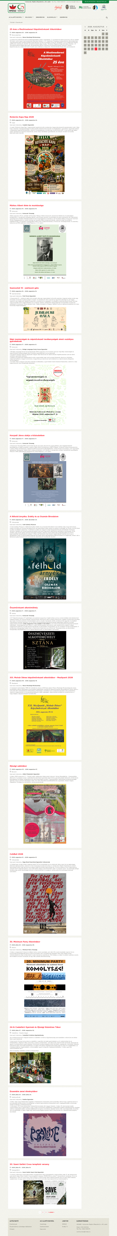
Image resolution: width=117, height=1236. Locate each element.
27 (96, 49)
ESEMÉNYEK (63, 17)
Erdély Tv (65, 1226)
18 (88, 45)
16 (106, 41)
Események (19, 22)
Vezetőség (43, 1224)
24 (85, 49)
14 (99, 41)
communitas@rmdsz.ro (73, 1)
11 (88, 41)
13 (96, 41)
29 (103, 49)
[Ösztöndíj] (59, 4)
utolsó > (51, 1212)
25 (89, 49)
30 (107, 49)
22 (103, 45)
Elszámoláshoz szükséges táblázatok (21, 1226)
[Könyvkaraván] (105, 4)
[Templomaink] (96, 4)
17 (85, 45)
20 (96, 45)
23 (107, 45)
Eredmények (13, 1224)
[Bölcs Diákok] (72, 4)
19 (92, 45)
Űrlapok (12, 1229)
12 (92, 41)
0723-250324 (85, 1227)
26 (92, 49)
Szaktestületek (44, 1226)
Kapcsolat (43, 1229)
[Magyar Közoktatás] (85, 4)
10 (85, 41)
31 (85, 52)
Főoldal (12, 22)
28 (99, 49)
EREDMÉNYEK (40, 17)
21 (99, 45)
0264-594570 (61, 1)
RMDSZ (64, 1224)
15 (103, 41)
